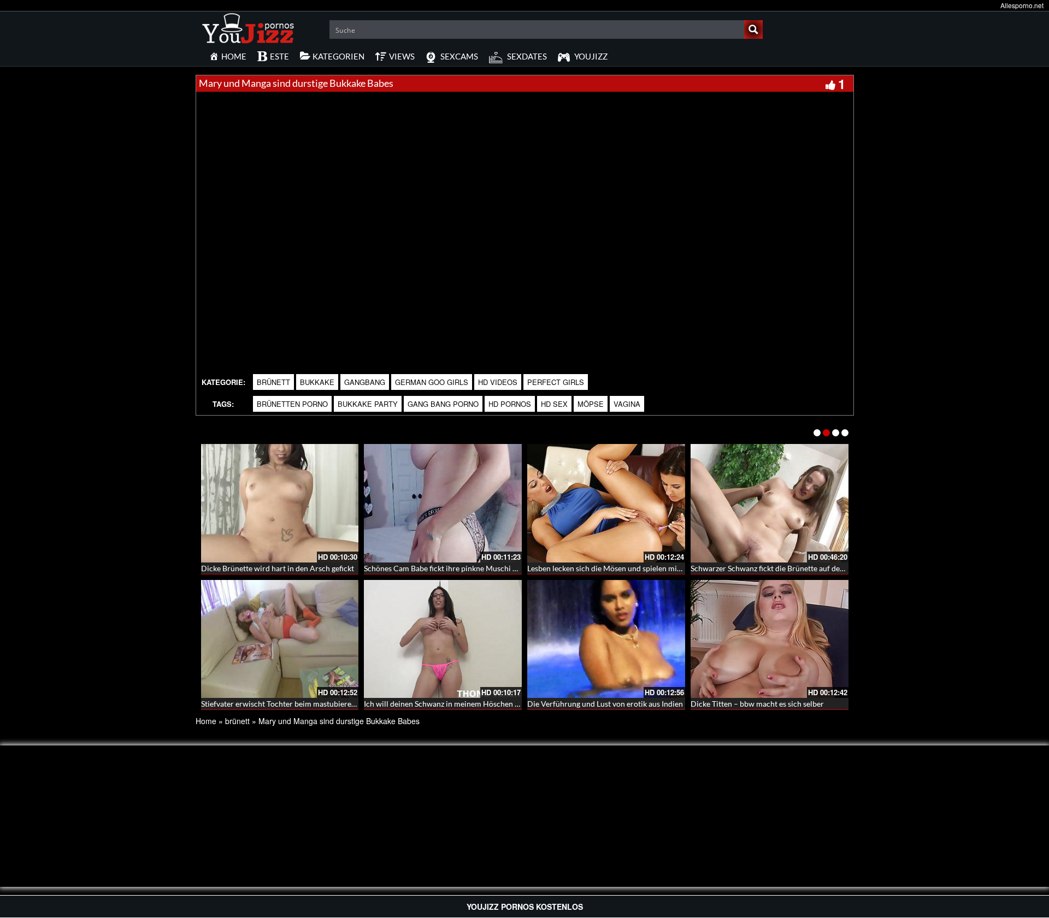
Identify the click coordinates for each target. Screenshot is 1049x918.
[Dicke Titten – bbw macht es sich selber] (769, 639)
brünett (273, 382)
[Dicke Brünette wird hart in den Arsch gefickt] (280, 503)
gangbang (364, 382)
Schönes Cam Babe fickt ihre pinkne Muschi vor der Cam (459, 568)
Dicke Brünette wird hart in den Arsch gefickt (277, 568)
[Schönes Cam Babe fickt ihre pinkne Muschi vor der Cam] (443, 503)
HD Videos (497, 382)
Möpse (590, 404)
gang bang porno (443, 404)
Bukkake (317, 382)
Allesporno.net (1022, 5)
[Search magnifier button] (753, 29)
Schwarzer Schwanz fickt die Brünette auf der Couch (779, 568)
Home (206, 720)
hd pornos (509, 404)
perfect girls (555, 382)
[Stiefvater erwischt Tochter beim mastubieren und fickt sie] (280, 639)
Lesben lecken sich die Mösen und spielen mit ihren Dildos (625, 568)
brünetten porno (292, 404)
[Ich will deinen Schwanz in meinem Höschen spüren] (443, 639)
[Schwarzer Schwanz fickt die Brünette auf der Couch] (769, 503)
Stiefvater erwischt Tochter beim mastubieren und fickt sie (299, 703)
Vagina (627, 404)
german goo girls (431, 382)
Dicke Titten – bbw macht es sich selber (757, 703)
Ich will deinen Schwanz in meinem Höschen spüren (451, 703)
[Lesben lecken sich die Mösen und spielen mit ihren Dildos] (606, 503)
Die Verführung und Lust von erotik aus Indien (605, 703)
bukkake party (368, 404)
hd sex (554, 404)
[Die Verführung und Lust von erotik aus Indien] (606, 639)
